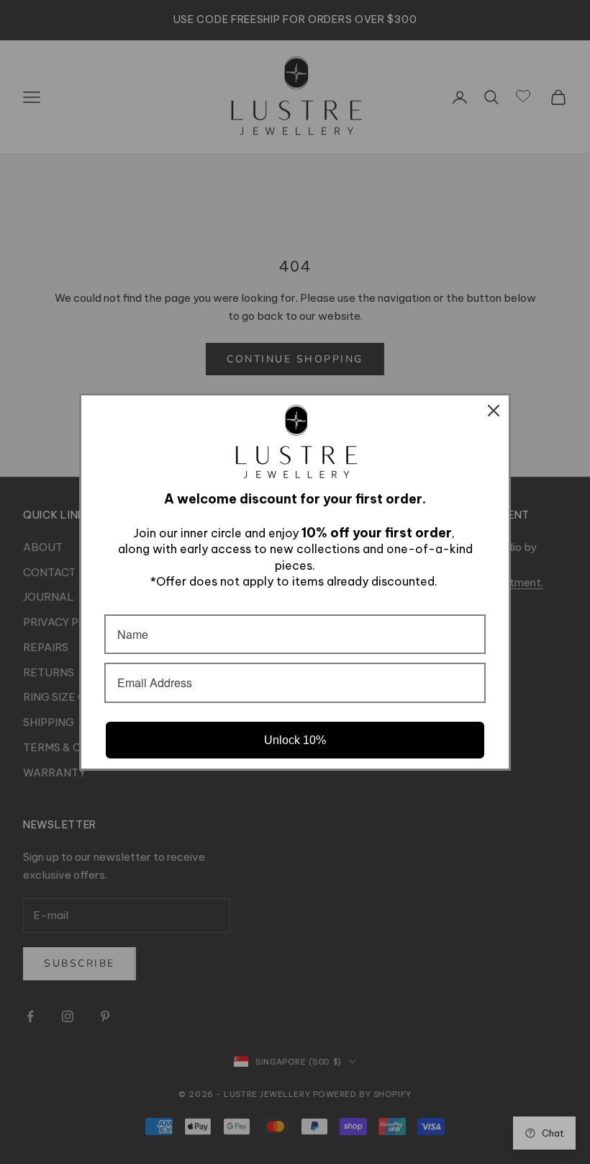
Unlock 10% (295, 740)
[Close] (493, 410)
